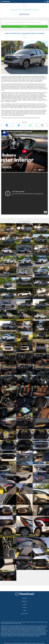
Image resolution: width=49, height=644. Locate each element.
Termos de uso (24, 613)
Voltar (25, 37)
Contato (24, 607)
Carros (24, 604)
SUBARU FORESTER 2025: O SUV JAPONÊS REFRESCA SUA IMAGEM (24, 10)
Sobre (24, 610)
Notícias (24, 6)
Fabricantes (24, 601)
